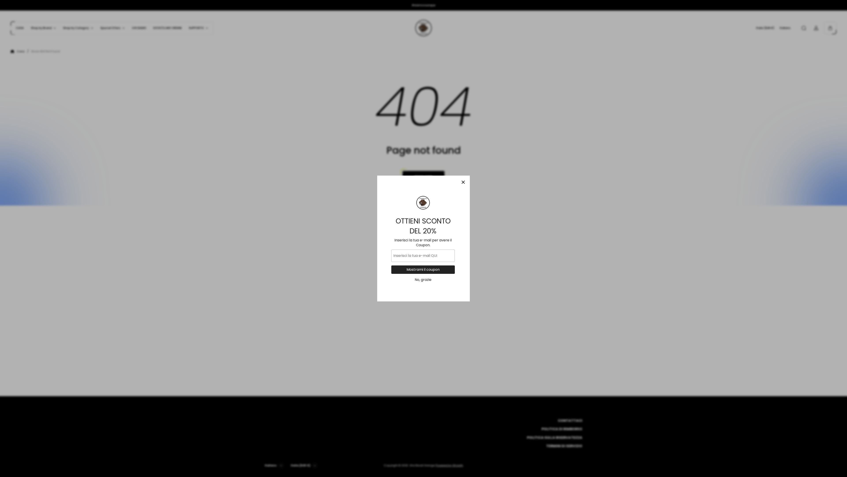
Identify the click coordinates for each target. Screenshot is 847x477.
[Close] (463, 182)
